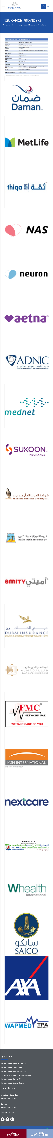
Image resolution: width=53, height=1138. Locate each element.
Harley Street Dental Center (12, 1083)
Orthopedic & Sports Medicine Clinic (16, 1075)
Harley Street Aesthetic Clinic (13, 1071)
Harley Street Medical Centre (13, 1063)
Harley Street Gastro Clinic (12, 1079)
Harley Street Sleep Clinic (11, 1067)
